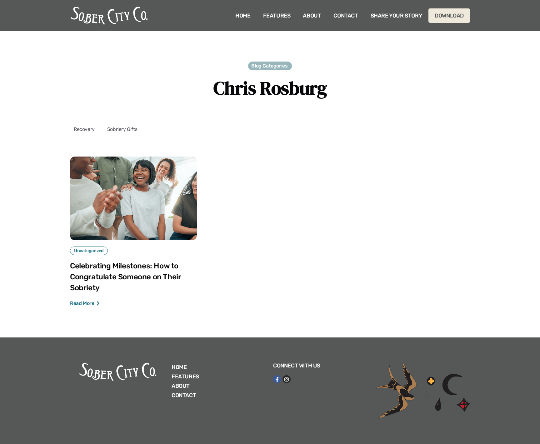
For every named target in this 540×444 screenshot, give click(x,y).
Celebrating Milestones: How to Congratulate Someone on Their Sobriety (125, 277)
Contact (345, 15)
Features (277, 15)
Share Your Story (396, 15)
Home (242, 15)
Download (449, 15)
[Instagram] (286, 379)
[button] (270, 66)
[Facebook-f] (277, 379)
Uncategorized (89, 250)
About (312, 15)
